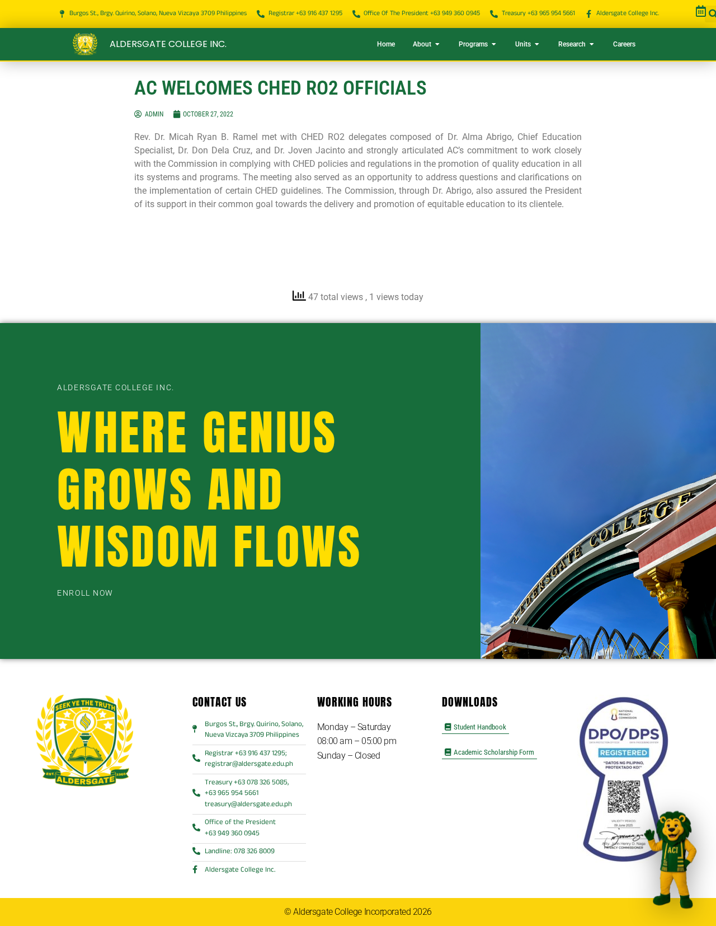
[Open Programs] (494, 44)
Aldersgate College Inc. (168, 44)
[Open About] (437, 44)
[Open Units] (537, 44)
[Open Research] (591, 44)
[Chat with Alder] (672, 857)
